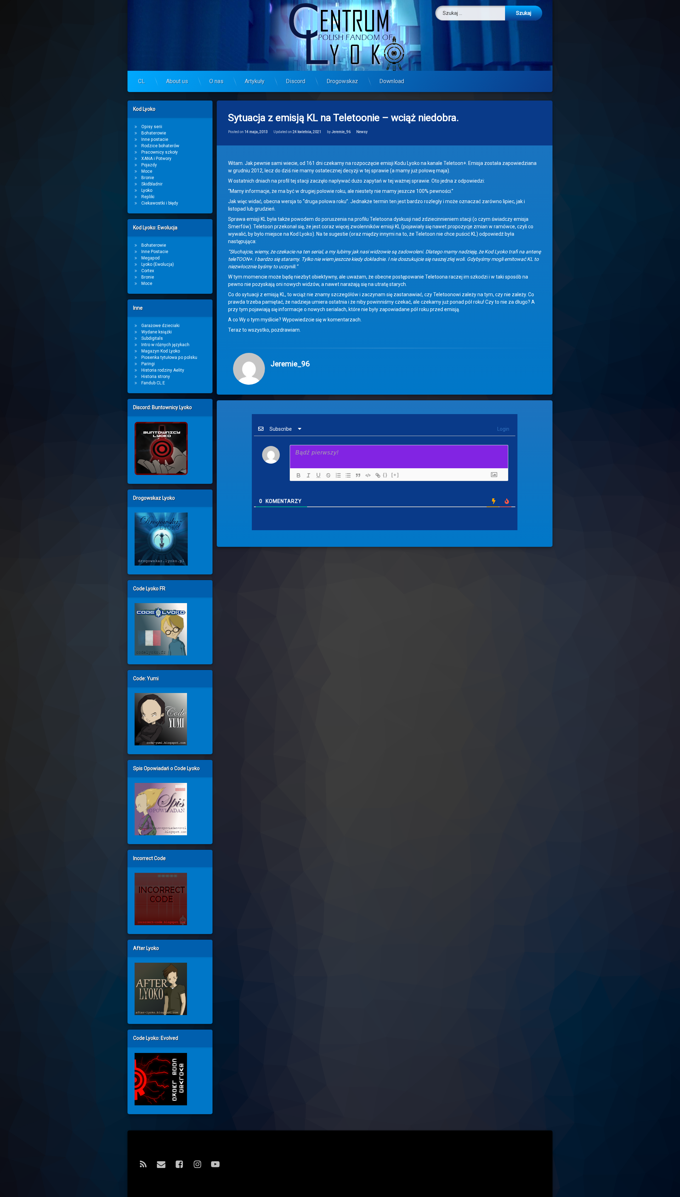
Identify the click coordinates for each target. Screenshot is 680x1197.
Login (502, 429)
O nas (216, 81)
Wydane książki (156, 332)
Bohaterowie (153, 133)
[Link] (376, 475)
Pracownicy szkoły (159, 152)
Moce (146, 171)
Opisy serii (151, 126)
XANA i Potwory (156, 158)
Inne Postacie (154, 251)
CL (141, 81)
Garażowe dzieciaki (160, 325)
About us (177, 81)
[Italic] (307, 475)
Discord (295, 81)
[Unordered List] (346, 475)
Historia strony (155, 376)
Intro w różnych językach (165, 344)
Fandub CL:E (153, 382)
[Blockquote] (356, 475)
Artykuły (255, 81)
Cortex (147, 270)
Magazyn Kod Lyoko (160, 351)
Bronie (147, 177)
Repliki (147, 196)
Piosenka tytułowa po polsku (169, 357)
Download (391, 81)
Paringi (148, 363)
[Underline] (317, 475)
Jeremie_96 (341, 132)
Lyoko (146, 190)
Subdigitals (152, 338)
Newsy (362, 132)
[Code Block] (366, 475)
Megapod (150, 258)
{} (385, 474)
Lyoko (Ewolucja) (157, 264)
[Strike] (327, 475)
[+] (395, 474)
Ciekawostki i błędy (159, 203)
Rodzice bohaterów (160, 145)
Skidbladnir (152, 184)
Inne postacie (154, 139)
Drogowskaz (342, 81)
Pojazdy (149, 164)
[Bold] (297, 475)
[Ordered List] (336, 475)
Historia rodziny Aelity (162, 370)
